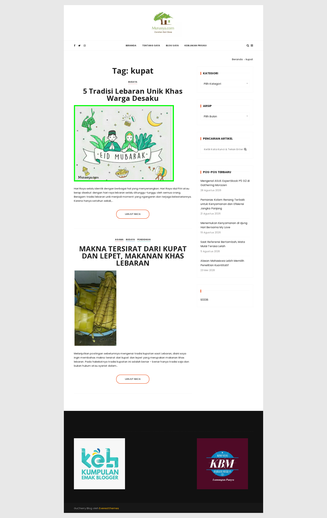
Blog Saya (172, 45)
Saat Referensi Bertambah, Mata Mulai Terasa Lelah (222, 244)
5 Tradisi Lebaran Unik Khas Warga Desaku (133, 94)
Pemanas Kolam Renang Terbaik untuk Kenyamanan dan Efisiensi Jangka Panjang (222, 204)
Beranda (131, 45)
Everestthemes (109, 508)
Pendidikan (144, 239)
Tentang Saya (151, 45)
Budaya (132, 81)
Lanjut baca (133, 214)
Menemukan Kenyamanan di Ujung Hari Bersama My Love (223, 225)
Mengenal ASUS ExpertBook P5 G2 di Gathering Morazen (225, 183)
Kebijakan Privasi (195, 45)
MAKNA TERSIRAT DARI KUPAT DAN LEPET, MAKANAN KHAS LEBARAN (133, 256)
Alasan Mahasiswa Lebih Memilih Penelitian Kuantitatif (222, 263)
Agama (119, 239)
